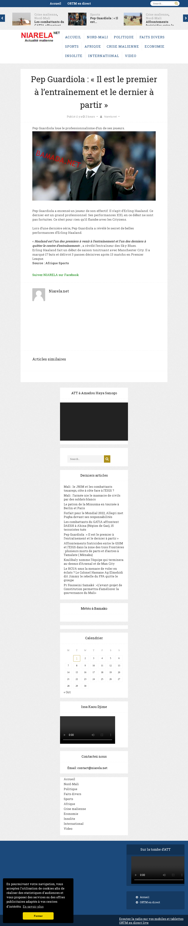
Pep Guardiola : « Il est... (91, 20)
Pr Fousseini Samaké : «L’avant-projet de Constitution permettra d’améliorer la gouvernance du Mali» (93, 589)
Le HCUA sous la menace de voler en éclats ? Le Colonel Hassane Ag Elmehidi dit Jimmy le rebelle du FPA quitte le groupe (93, 574)
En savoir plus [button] (33, 906)
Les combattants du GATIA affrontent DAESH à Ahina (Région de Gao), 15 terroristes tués (91, 525)
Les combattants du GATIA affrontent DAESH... (36, 25)
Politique (124, 37)
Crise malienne (32, 14)
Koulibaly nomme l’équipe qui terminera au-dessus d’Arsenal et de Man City (93, 562)
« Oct (67, 692)
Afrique (92, 46)
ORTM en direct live (134, 923)
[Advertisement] (94, 328)
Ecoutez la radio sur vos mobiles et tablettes (151, 919)
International (103, 56)
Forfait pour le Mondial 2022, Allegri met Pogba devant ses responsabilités (93, 515)
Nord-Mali (29, 18)
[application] (94, 421)
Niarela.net (110, 116)
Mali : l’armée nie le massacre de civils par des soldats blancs (92, 497)
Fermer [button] (38, 915)
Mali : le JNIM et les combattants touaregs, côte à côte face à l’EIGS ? (89, 488)
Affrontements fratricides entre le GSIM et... (147, 25)
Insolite (73, 56)
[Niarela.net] (40, 42)
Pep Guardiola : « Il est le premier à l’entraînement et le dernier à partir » (91, 536)
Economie (154, 46)
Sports (82, 14)
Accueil (55, 3)
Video (130, 56)
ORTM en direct (79, 3)
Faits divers (152, 37)
